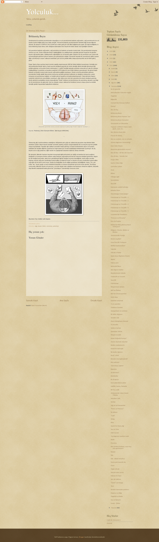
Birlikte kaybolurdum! (118, 246)
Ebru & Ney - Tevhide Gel (119, 156)
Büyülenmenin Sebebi (118, 273)
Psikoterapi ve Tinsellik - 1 (120, 197)
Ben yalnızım (115, 362)
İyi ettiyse (114, 412)
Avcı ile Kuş (114, 110)
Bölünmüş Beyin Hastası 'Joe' (121, 116)
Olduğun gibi (115, 177)
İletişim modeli (116, 335)
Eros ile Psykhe (116, 221)
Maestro (114, 369)
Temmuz (114, 86)
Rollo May (114, 297)
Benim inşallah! (116, 239)
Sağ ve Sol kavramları (118, 405)
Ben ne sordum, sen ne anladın (121, 139)
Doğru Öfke (115, 160)
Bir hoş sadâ (115, 390)
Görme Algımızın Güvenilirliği (120, 142)
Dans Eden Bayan (117, 146)
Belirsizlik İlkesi (116, 266)
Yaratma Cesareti (117, 307)
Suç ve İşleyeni (116, 500)
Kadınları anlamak (117, 300)
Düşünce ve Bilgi (116, 493)
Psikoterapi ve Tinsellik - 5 (120, 211)
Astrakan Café (115, 398)
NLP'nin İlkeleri (116, 290)
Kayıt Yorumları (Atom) (39, 305)
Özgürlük (114, 96)
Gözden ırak (115, 318)
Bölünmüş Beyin (116, 113)
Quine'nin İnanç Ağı (117, 426)
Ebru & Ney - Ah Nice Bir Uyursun (122, 153)
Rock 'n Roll (115, 355)
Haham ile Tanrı (116, 476)
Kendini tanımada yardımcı (120, 489)
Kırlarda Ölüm (115, 190)
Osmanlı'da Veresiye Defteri (120, 103)
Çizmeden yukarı (116, 166)
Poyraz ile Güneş (116, 135)
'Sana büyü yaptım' (117, 366)
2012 (111, 62)
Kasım (113, 72)
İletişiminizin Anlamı (117, 287)
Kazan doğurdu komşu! (118, 338)
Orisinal (109, 523)
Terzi (112, 486)
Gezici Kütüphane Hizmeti (119, 321)
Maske (113, 452)
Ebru (112, 422)
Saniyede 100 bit (116, 331)
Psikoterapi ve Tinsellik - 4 (120, 208)
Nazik (112, 439)
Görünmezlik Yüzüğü (118, 235)
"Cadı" (113, 416)
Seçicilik (113, 183)
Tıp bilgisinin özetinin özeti (120, 436)
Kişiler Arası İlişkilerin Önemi (120, 256)
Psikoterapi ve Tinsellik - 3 (120, 204)
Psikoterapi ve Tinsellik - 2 (120, 201)
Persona (114, 443)
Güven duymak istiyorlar (119, 342)
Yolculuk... (42, 11)
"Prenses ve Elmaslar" (118, 218)
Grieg (112, 419)
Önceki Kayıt (96, 301)
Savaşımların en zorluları (119, 311)
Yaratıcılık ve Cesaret (118, 276)
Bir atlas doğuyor (116, 314)
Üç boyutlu (114, 324)
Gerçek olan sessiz (117, 472)
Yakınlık (113, 249)
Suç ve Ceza (115, 429)
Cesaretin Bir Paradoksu (119, 214)
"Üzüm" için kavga (117, 483)
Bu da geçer (115, 379)
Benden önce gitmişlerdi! (119, 359)
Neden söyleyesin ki (117, 345)
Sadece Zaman (116, 328)
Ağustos (114, 83)
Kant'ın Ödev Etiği (117, 163)
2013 (111, 58)
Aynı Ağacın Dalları (117, 270)
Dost (112, 170)
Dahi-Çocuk (115, 433)
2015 (111, 51)
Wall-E (113, 259)
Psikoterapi (115, 283)
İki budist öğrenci (117, 352)
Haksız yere (115, 263)
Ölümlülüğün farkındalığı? (119, 194)
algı (36, 226)
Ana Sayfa (64, 301)
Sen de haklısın (116, 479)
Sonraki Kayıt (32, 301)
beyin (40, 226)
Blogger (81, 537)
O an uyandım (115, 304)
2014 (111, 55)
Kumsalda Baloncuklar (118, 383)
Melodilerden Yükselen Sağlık (121, 92)
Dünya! (113, 106)
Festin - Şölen (115, 503)
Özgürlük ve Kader (117, 496)
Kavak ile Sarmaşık (117, 348)
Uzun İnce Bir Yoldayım (118, 242)
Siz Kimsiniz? (115, 372)
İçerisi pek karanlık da (118, 462)
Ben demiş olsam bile (118, 132)
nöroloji (49, 226)
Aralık (113, 68)
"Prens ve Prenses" (117, 409)
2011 (111, 65)
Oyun (112, 465)
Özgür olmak (115, 469)
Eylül (113, 79)
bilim (44, 226)
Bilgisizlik (114, 99)
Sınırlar (113, 402)
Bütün (113, 173)
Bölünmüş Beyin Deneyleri (120, 120)
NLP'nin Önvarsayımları (118, 294)
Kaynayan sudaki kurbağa (119, 187)
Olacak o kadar (116, 252)
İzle (112, 455)
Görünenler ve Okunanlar (119, 123)
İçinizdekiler (115, 180)
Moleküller (114, 376)
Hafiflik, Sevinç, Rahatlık (119, 386)
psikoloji (56, 226)
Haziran (114, 508)
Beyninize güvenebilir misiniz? (121, 149)
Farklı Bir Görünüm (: (114, 520)
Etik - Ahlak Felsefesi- (118, 459)
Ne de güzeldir (115, 89)
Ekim (113, 75)
